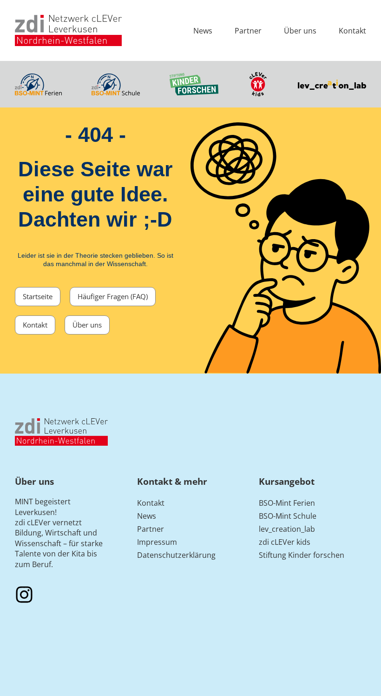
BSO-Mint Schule (287, 516)
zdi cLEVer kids (284, 542)
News (202, 31)
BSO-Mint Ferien (287, 503)
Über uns (300, 31)
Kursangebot (287, 481)
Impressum (157, 542)
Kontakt (352, 31)
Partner (248, 31)
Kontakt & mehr (172, 481)
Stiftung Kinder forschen (301, 555)
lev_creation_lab (287, 529)
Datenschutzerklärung (176, 555)
